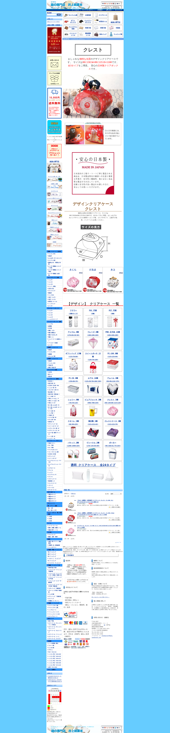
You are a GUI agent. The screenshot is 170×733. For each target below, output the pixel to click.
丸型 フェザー (52, 297)
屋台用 (50, 376)
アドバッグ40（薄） (53, 605)
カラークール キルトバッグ (55, 631)
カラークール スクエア (54, 638)
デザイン (50, 649)
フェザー (50, 280)
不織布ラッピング (54, 227)
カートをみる (75, 10)
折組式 (50, 256)
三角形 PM (51, 415)
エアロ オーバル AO (53, 430)
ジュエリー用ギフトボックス (54, 198)
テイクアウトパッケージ (54, 212)
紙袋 (49, 539)
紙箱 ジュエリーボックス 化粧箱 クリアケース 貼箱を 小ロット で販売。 (68, 7)
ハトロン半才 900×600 (54, 662)
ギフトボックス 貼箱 (53, 277)
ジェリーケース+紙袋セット (55, 339)
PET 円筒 (50, 447)
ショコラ (50, 317)
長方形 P (50, 381)
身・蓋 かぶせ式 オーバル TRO (54, 408)
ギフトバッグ (51, 456)
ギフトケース (54, 205)
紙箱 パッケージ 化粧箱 (54, 251)
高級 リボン (51, 330)
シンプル (50, 324)
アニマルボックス (53, 449)
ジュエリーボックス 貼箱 (54, 321)
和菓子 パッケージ (53, 347)
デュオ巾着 (51, 594)
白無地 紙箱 (54, 183)
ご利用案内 (100, 10)
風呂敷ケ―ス (51, 481)
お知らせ (49, 673)
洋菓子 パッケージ (53, 358)
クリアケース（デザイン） (55, 440)
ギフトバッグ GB (52, 424)
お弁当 (50, 372)
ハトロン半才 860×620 (54, 656)
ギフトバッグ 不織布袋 (54, 596)
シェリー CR (51, 438)
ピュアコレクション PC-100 (55, 461)
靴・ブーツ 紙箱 (52, 505)
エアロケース (51, 468)
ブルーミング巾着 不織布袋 (55, 591)
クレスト (50, 476)
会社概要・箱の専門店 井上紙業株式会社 (85, 726)
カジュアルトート (53, 616)
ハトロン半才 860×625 (54, 658)
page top (119, 542)
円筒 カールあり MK (53, 400)
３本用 (50, 521)
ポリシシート (51, 503)
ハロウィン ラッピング (54, 558)
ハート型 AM (51, 436)
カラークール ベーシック (55, 634)
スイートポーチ (52, 458)
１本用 (50, 516)
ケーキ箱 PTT (52, 396)
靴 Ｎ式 (50, 508)
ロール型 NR (51, 411)
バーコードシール (53, 525)
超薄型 (50, 326)
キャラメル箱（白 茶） (54, 176)
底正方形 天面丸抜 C (54, 394)
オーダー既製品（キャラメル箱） (54, 267)
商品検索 (49, 12)
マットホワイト (52, 547)
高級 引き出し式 (52, 335)
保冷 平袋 (51, 621)
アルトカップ (51, 534)
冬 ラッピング (52, 560)
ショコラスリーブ (53, 319)
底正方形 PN (51, 383)
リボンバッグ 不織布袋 (54, 588)
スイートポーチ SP (53, 426)
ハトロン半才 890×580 (54, 660)
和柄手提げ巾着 (52, 567)
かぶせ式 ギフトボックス (55, 258)
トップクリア (51, 303)
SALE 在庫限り (52, 669)
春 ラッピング (52, 552)
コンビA (50, 282)
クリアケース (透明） (54, 378)
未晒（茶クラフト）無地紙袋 (54, 542)
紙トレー (50, 374)
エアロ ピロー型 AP (53, 428)
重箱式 (50, 293)
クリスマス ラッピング (54, 563)
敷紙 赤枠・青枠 (53, 536)
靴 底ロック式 (52, 510)
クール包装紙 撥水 (53, 643)
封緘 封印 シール (53, 530)
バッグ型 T (51, 413)
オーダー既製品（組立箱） (54, 274)
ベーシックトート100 (54, 614)
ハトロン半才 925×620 (54, 665)
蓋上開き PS (51, 392)
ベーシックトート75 (53, 612)
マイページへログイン (88, 10)
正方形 (50, 328)
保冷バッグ (54, 220)
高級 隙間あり (52, 332)
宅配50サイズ (52, 494)
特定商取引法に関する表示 (69, 726)
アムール (50, 470)
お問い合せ (109, 10)
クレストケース (52, 483)
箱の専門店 (53, 2)
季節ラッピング (54, 234)
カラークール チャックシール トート (55, 627)
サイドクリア (51, 290)
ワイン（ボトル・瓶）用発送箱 (55, 513)
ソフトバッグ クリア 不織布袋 (54, 581)
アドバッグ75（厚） (53, 607)
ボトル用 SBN (52, 419)
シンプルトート (52, 609)
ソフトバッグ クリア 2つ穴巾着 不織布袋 (55, 585)
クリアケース (54, 191)
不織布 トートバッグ (53, 603)
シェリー (50, 472)
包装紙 (54, 242)
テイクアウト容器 (52, 369)
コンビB (50, 284)
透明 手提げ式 (52, 367)
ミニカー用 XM (52, 387)
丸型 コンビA (52, 299)
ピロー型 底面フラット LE (54, 433)
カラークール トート (53, 636)
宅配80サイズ (52, 498)
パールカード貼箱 (53, 342)
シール (49, 523)
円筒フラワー (51, 443)
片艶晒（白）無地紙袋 (54, 545)
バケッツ (50, 485)
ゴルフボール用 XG (53, 389)
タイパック (51, 598)
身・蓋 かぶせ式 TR (53, 405)
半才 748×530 (52, 652)
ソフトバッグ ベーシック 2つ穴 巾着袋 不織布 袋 (55, 574)
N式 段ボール (51, 492)
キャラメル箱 (51, 260)
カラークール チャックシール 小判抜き (55, 623)
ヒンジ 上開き (52, 286)
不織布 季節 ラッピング (54, 549)
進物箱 (50, 354)
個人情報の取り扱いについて (56, 726)
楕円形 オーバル (52, 301)
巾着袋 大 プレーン (53, 600)
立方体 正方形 (52, 454)
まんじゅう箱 (51, 356)
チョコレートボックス (53, 308)
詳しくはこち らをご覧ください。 (101, 597)
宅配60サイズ (52, 496)
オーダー (50, 306)
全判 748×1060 (52, 667)
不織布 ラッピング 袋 (54, 565)
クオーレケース (52, 479)
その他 (49, 532)
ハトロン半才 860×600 (54, 654)
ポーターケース (52, 489)
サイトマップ (118, 10)
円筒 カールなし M (53, 398)
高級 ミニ (51, 337)
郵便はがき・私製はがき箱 (54, 263)
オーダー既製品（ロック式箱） (54, 270)
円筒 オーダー (52, 403)
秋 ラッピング (52, 556)
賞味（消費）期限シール (54, 527)
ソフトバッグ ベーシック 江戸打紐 (55, 578)
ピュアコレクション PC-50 (55, 465)
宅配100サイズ (52, 501)
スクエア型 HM (52, 417)
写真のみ (73, 493)
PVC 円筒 (50, 445)
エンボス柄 (51, 647)
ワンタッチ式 (51, 253)
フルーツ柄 (51, 645)
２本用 (50, 518)
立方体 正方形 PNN (53, 385)
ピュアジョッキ (52, 474)
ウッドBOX (51, 295)
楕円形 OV (51, 421)
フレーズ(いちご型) (53, 452)
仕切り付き (51, 288)
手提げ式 (50, 365)
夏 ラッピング (52, 554)
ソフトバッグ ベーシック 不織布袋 (55, 570)
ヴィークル (51, 487)
